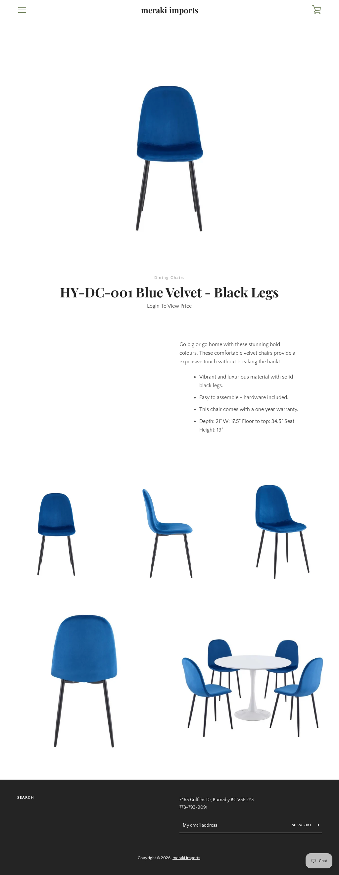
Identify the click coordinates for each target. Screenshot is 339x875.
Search (25, 798)
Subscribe (302, 825)
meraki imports (169, 10)
